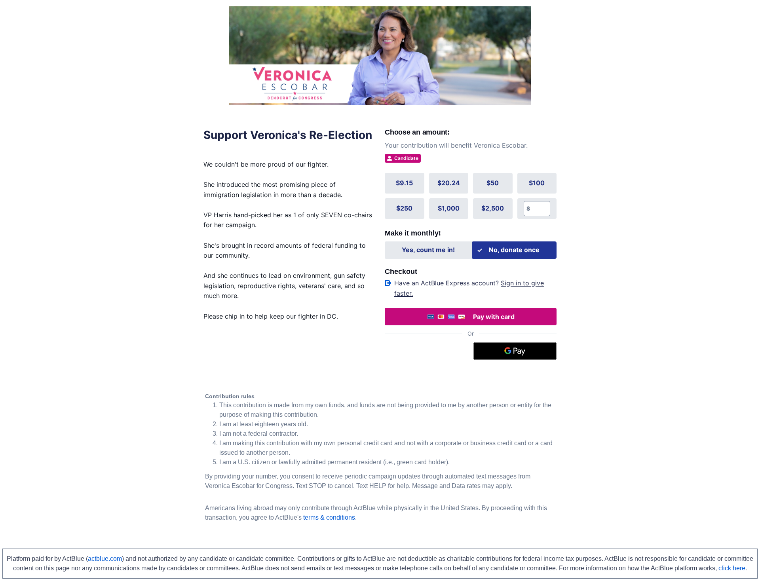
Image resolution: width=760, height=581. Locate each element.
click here (731, 568)
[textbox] (540, 208)
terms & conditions (329, 517)
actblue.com (105, 558)
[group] (471, 196)
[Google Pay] (515, 351)
